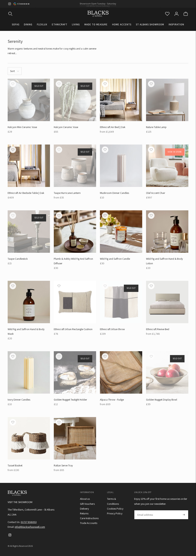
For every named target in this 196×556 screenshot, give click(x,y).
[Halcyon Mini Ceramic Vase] (29, 100)
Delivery (84, 508)
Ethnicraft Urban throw (112, 329)
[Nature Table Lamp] (167, 100)
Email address (145, 510)
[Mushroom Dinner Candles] (121, 166)
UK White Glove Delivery (98, 3)
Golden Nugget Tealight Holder (70, 399)
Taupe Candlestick (18, 258)
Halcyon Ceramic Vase (66, 127)
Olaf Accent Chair (155, 193)
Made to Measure (96, 24)
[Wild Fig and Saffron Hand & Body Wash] (29, 302)
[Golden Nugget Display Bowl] (167, 372)
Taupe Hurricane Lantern (67, 193)
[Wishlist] (167, 14)
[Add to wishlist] (13, 84)
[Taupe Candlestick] (29, 231)
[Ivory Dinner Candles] (29, 372)
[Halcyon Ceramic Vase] (75, 100)
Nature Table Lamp (156, 127)
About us (85, 499)
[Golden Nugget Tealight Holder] (75, 372)
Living (76, 24)
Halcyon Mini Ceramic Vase (22, 127)
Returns (84, 513)
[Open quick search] (10, 14)
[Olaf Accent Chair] (167, 166)
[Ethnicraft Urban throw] (121, 302)
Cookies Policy (115, 508)
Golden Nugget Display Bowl (161, 399)
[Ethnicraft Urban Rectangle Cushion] (75, 302)
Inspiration (176, 24)
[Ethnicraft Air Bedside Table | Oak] (29, 166)
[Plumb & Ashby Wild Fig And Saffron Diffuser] (75, 231)
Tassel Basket (15, 465)
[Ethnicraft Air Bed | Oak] (121, 100)
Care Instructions (89, 518)
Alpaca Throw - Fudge (112, 399)
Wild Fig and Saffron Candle (115, 258)
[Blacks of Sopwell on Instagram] (9, 3)
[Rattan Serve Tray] (75, 438)
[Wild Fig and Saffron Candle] (121, 231)
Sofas (15, 24)
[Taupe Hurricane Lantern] (75, 166)
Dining (28, 24)
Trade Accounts (88, 523)
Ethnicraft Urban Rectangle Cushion (73, 329)
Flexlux (42, 24)
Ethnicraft (59, 24)
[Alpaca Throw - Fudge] (121, 372)
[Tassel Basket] (29, 438)
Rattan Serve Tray (63, 465)
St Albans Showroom (150, 24)
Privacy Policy (114, 513)
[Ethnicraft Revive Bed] (167, 302)
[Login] (176, 14)
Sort (12, 71)
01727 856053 (29, 522)
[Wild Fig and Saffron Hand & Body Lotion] (167, 231)
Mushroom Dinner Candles (114, 193)
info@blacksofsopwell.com (30, 527)
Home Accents (121, 24)
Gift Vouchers (87, 504)
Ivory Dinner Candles (19, 399)
